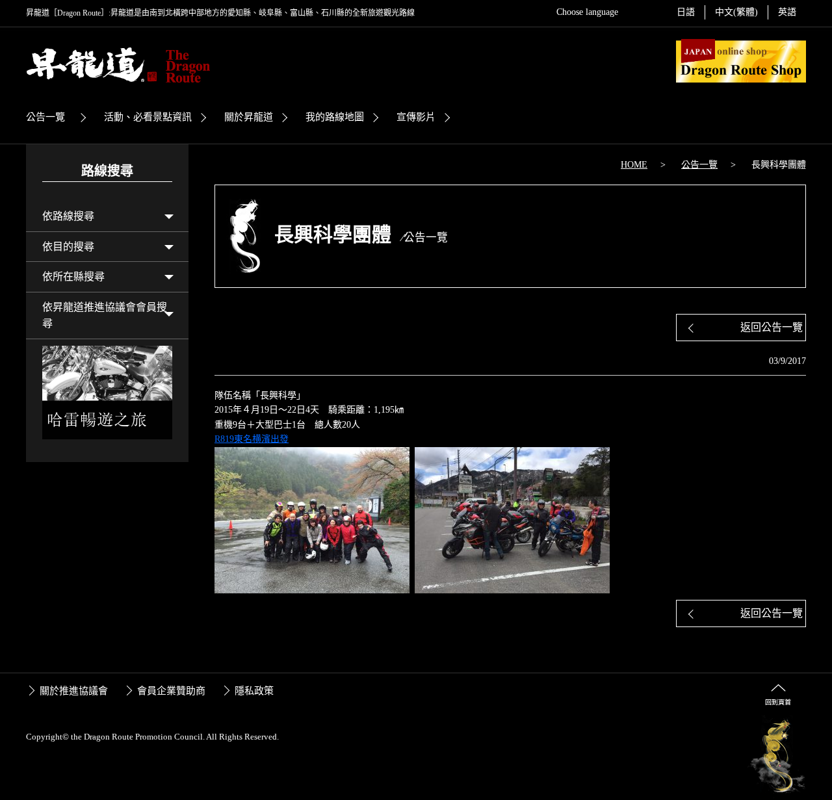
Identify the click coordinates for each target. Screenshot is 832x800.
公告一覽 (45, 117)
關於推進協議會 (74, 691)
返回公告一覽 (771, 327)
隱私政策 (254, 691)
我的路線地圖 (335, 117)
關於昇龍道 (248, 117)
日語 (686, 12)
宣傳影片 (416, 117)
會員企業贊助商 (171, 691)
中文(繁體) (736, 12)
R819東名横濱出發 (251, 439)
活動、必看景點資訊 (148, 117)
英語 (787, 12)
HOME (634, 165)
